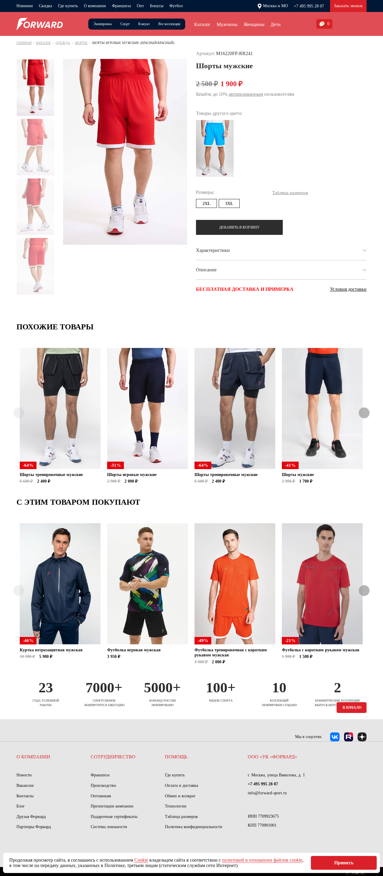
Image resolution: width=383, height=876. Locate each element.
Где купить (68, 6)
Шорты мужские (298, 474)
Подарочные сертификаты (114, 816)
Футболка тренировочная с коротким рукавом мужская (230, 653)
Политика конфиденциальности (193, 827)
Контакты (25, 796)
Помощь (176, 756)
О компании (95, 6)
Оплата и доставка (181, 785)
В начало (352, 707)
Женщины (254, 24)
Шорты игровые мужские (131, 474)
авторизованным (246, 94)
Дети (275, 24)
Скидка (45, 6)
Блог (20, 806)
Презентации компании (112, 806)
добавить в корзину (239, 227)
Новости (24, 775)
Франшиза (121, 6)
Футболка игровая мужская (134, 650)
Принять (343, 862)
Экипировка (102, 24)
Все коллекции (169, 24)
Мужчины (227, 24)
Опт (140, 6)
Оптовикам (101, 796)
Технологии (175, 806)
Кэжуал (144, 24)
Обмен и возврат (180, 796)
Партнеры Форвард (33, 827)
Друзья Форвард (31, 816)
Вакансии (25, 785)
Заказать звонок (348, 6)
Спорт (125, 24)
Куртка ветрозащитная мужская (51, 650)
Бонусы (156, 6)
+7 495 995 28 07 (309, 6)
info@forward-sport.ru (267, 793)
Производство (103, 785)
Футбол (176, 6)
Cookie (141, 860)
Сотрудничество (113, 756)
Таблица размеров (181, 816)
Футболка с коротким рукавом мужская (320, 650)
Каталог (202, 24)
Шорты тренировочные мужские (51, 474)
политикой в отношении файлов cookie (262, 860)
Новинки (24, 6)
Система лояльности (109, 827)
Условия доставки (348, 289)
